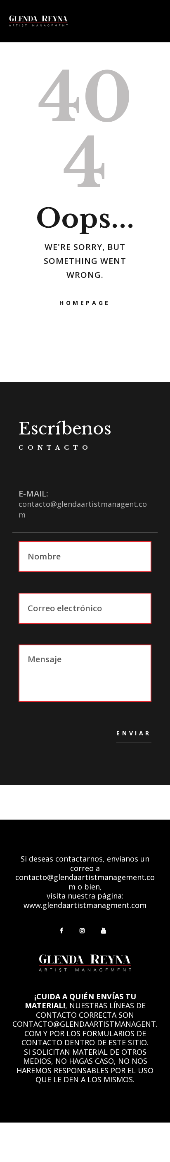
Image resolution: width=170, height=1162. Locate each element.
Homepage (85, 303)
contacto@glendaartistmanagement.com (85, 882)
